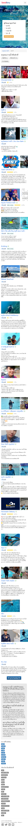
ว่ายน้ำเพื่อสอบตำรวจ (5, 801)
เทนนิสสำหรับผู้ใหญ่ (5, 810)
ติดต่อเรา (20, 822)
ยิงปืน (3, 791)
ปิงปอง (3, 779)
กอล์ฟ (3, 770)
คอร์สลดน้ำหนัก (4, 775)
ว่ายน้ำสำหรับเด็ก (5, 798)
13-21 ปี (8, 31)
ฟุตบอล (3, 784)
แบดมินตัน (3, 813)
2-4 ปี (7, 26)
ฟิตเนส (3, 782)
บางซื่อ (3, 750)
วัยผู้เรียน (4, 58)
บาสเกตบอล (4, 777)
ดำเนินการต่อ (8, 36)
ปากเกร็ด (3, 754)
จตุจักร (3, 744)
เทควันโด (3, 803)
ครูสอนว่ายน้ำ (5, 51)
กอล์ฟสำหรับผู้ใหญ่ (5, 772)
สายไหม (3, 761)
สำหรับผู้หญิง (5, 61)
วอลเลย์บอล (4, 794)
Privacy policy (13, 822)
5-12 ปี (8, 28)
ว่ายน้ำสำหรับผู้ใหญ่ (5, 796)
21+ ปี (8, 33)
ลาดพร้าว (3, 759)
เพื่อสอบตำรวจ (13, 58)
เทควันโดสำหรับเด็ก (5, 805)
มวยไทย (3, 789)
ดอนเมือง (3, 746)
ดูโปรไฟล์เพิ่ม (14, 678)
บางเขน (3, 752)
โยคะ (3, 815)
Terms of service (5, 822)
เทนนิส (3, 808)
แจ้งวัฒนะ (3, 763)
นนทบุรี (3, 748)
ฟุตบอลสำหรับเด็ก (5, 786)
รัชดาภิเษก (4, 757)
